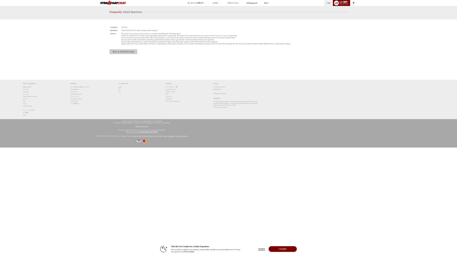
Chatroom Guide (170, 92)
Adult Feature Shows (76, 94)
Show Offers (74, 101)
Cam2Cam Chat (27, 106)
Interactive (26, 92)
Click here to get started (219, 107)
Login (328, 3)
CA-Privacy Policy (147, 136)
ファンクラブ (74, 96)
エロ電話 (26, 112)
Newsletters (169, 99)
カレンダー (26, 94)
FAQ (167, 94)
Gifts (119, 92)
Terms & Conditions (181, 136)
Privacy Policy (137, 136)
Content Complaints (168, 136)
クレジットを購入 (28, 110)
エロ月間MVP (74, 103)
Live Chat (25, 89)
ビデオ (215, 3)
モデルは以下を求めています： (80, 87)
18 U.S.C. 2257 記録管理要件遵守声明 (142, 132)
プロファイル (232, 3)
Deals (24, 115)
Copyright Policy (157, 136)
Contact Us (169, 96)
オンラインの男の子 (195, 3)
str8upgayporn (251, 3)
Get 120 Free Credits (219, 87)
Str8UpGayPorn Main (219, 93)
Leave (261, 249)
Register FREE (27, 87)
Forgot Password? (171, 89)
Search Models (74, 89)
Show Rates (73, 92)
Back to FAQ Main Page (123, 51)
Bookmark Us (217, 89)
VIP (24, 101)
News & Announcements (173, 101)
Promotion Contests (76, 99)
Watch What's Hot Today (30, 96)
